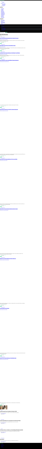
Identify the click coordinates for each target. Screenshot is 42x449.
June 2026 (2, 9)
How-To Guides (2, 419)
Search (6, 32)
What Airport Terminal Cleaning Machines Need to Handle (9, 208)
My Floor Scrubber (2, 0)
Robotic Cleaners (3, 22)
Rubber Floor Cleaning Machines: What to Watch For (8, 258)
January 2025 (2, 17)
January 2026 (2, 12)
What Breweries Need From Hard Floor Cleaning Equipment (9, 109)
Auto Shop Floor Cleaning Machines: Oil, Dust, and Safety (8, 159)
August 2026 (2, 8)
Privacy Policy (2, 445)
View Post (1, 43)
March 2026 (2, 11)
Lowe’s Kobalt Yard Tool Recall (4, 308)
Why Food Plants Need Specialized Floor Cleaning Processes (9, 38)
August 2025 (2, 15)
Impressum (2, 444)
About (1, 1)
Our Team (3, 2)
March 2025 (2, 16)
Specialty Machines (3, 3)
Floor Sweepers (3, 5)
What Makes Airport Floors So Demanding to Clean (7, 45)
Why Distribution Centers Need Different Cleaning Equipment (9, 60)
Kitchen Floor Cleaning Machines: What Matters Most (8, 358)
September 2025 (3, 14)
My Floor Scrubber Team (3, 49)
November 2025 (3, 13)
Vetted (2, 23)
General (2, 21)
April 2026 (2, 10)
